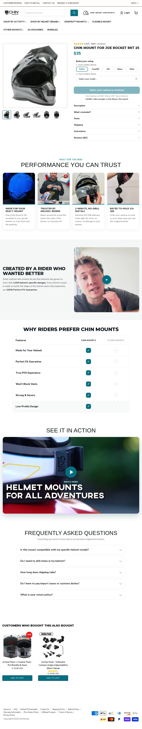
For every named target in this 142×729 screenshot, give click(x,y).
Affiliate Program (49, 712)
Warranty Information (12, 712)
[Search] (74, 13)
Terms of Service (66, 712)
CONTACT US (48, 3)
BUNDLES (52, 29)
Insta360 (95, 69)
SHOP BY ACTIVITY (14, 21)
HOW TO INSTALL (32, 3)
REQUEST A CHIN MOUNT (68, 3)
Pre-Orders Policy (31, 712)
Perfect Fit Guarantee (28, 709)
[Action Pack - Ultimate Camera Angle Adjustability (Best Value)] (53, 645)
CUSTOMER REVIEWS (12, 3)
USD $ (133, 3)
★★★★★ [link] (90, 44)
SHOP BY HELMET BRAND (44, 21)
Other (132, 69)
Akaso (119, 69)
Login (127, 12)
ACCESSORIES (35, 29)
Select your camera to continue (107, 90)
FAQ (15, 709)
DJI (108, 69)
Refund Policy (73, 709)
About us (7, 709)
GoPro (82, 69)
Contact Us (44, 709)
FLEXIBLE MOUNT (101, 21)
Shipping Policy (58, 709)
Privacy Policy (9, 715)
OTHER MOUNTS (12, 29)
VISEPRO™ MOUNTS (75, 21)
